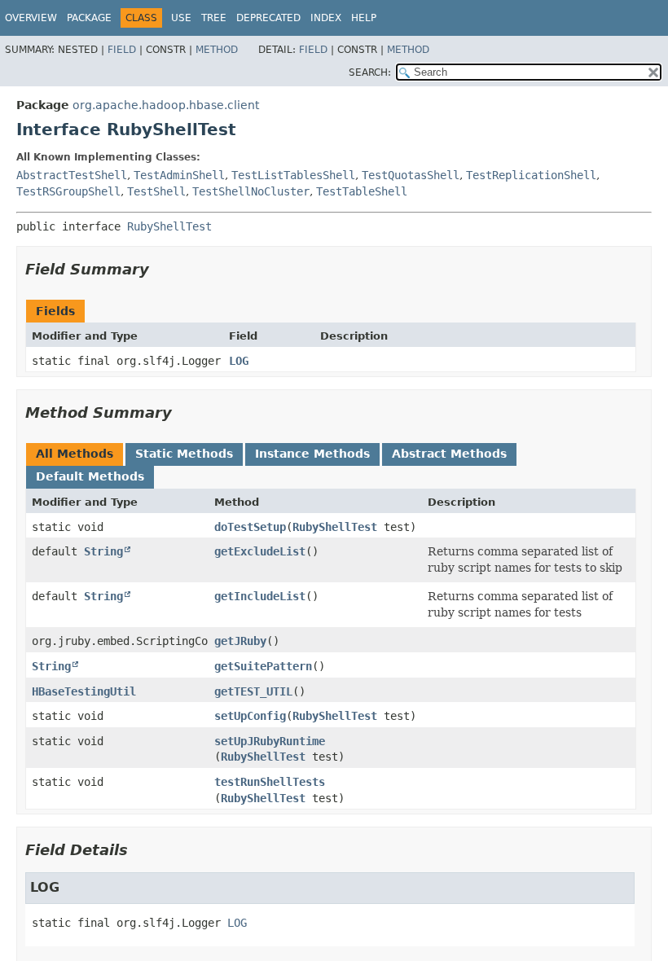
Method (217, 49)
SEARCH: (370, 72)
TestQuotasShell (410, 175)
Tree (213, 18)
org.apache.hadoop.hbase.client (166, 105)
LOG (238, 360)
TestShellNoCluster (251, 191)
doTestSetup (250, 526)
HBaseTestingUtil (84, 691)
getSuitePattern (263, 666)
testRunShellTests (269, 781)
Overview (31, 18)
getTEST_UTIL (253, 691)
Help (363, 18)
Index (325, 18)
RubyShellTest (169, 226)
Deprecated (268, 18)
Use (181, 18)
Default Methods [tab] (90, 476)
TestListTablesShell (293, 175)
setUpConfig (250, 715)
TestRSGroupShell (68, 191)
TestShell (156, 191)
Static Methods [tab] (184, 453)
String (103, 551)
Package (89, 18)
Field (122, 49)
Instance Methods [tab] (312, 453)
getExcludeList (259, 551)
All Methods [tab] (74, 453)
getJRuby (240, 640)
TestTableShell (361, 191)
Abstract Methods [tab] (449, 453)
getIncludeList (259, 596)
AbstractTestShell (71, 175)
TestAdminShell (179, 175)
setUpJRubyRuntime (269, 741)
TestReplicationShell (531, 175)
